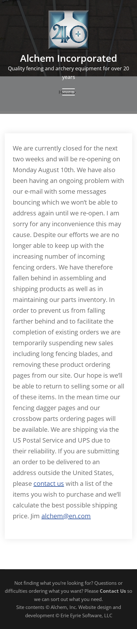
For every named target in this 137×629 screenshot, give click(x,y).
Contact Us (113, 591)
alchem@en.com (66, 516)
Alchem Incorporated (68, 58)
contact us (48, 483)
